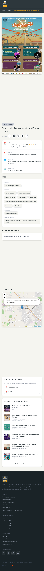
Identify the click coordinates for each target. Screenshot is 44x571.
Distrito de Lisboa (7, 526)
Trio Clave (18, 206)
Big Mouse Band (10, 193)
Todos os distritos (7, 518)
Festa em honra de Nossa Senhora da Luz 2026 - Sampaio (25, 435)
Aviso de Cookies (7, 544)
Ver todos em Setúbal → (22, 463)
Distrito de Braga (7, 520)
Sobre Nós (5, 536)
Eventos (9, 10)
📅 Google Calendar (12, 387)
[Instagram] (8, 553)
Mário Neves (22, 197)
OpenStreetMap (37, 326)
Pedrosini (8, 206)
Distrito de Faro (6, 528)
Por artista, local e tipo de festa (12, 510)
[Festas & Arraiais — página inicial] (5, 4)
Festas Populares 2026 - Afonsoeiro (24, 454)
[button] (22, 307)
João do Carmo (10, 197)
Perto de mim (6, 507)
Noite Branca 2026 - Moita (21, 406)
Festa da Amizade (11, 213)
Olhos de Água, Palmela (13, 185)
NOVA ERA (33, 197)
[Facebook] (14, 136)
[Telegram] (22, 136)
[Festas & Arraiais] (5, 479)
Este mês (4, 505)
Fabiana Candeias (24, 193)
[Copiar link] (27, 136)
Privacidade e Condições (9, 541)
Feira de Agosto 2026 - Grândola (23, 425)
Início (3, 11)
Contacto (5, 539)
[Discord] (18, 553)
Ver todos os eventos (8, 497)
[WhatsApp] (9, 136)
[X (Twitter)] (18, 136)
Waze (9, 170)
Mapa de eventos (7, 499)
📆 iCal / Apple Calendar (13, 392)
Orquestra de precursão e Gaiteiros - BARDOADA (21, 201)
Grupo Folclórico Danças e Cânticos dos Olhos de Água (21, 221)
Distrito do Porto (7, 523)
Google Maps (18, 170)
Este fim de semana (8, 502)
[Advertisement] (22, 99)
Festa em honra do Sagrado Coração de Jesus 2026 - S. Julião (25, 445)
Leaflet (29, 326)
